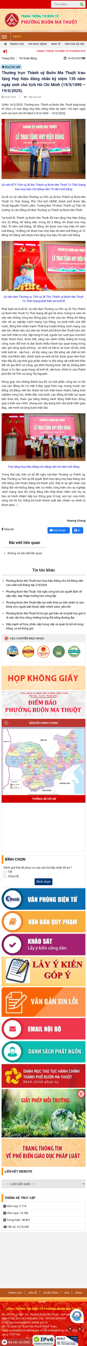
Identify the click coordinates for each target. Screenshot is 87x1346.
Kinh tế (55, 44)
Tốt (10, 871)
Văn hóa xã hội (74, 44)
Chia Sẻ (8, 529)
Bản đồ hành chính (43, 723)
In (78, 530)
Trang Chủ (16, 44)
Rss (66, 1292)
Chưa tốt (13, 876)
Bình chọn (43, 881)
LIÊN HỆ (32, 1292)
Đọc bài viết (12, 67)
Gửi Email (59, 530)
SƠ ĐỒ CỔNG (50, 1292)
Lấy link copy (8, 524)
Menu (17, 36)
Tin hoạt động (37, 44)
